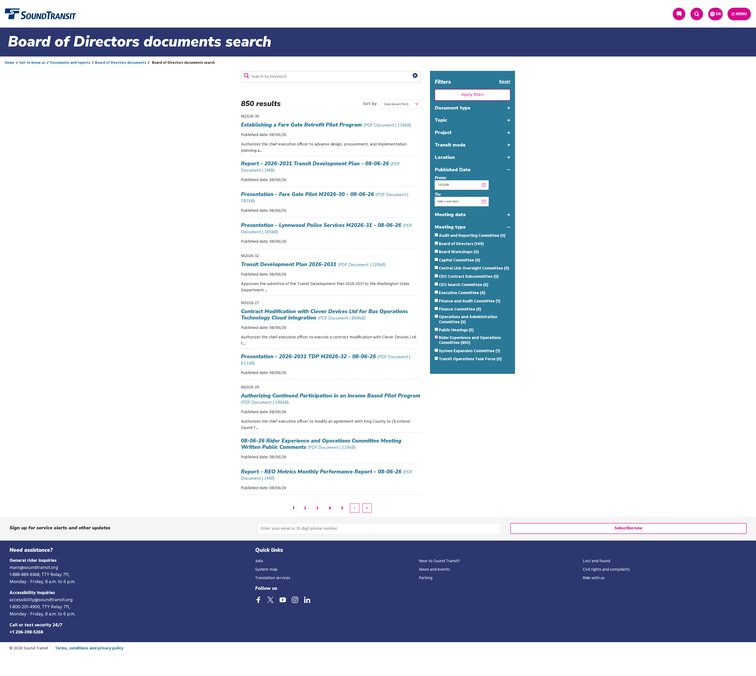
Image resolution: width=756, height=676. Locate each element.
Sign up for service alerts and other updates (59, 528)
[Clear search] (415, 75)
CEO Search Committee (463, 285)
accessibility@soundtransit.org (41, 600)
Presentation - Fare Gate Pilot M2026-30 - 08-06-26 (324, 197)
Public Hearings (456, 330)
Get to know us (32, 63)
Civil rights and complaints (606, 569)
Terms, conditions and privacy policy (89, 648)
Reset (504, 82)
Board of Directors (461, 244)
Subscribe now (628, 528)
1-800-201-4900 (24, 607)
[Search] (246, 75)
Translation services (272, 578)
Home (9, 63)
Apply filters (472, 94)
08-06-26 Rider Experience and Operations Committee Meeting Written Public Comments (321, 444)
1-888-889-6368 (24, 575)
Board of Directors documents (120, 63)
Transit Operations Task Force (470, 359)
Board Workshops (459, 252)
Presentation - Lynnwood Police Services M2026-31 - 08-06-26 (326, 228)
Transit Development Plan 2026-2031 (313, 264)
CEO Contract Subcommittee (469, 276)
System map (266, 569)
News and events (434, 569)
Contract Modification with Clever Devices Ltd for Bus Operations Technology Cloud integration (324, 314)
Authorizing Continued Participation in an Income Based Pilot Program (330, 398)
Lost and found (596, 561)
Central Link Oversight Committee (474, 268)
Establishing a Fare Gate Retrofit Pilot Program (326, 124)
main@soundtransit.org (33, 567)
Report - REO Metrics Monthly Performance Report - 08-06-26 (327, 474)
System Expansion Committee (469, 351)
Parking (425, 578)
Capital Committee (459, 260)
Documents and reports (70, 63)
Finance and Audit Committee (469, 301)
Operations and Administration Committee (468, 320)
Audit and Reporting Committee (472, 235)
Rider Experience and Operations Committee (470, 340)
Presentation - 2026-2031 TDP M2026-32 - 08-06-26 (325, 359)
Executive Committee (462, 293)
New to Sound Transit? (439, 561)
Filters (443, 82)
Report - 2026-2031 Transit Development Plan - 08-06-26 (320, 166)
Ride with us (593, 578)
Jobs (259, 561)
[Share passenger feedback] (679, 14)
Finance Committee (460, 309)
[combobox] (401, 104)
